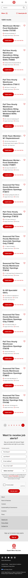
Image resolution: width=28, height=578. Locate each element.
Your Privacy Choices (7, 569)
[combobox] (14, 7)
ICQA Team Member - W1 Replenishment (12, 137)
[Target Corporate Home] (14, 2)
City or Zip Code (8, 466)
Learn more (8, 40)
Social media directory (6, 560)
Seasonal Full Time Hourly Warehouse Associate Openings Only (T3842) (12, 240)
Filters (3, 13)
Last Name (6, 456)
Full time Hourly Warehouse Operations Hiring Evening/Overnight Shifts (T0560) (11, 55)
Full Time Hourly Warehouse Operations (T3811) (11, 82)
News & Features (6, 500)
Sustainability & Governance (9, 507)
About (3, 497)
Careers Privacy (4, 564)
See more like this (18, 40)
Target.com (4, 519)
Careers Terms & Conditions (15, 564)
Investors (3, 511)
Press (3, 514)
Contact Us (4, 526)
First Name (6, 452)
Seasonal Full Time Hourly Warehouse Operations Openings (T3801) (12, 372)
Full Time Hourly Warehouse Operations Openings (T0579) (12, 345)
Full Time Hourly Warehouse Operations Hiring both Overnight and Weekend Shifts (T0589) (11, 110)
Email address (7, 461)
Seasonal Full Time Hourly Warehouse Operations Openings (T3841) (12, 188)
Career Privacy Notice (14, 476)
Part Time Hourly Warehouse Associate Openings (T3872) (12, 214)
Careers (3, 504)
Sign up (14, 537)
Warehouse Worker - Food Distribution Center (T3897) (12, 162)
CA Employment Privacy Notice (8, 566)
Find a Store (4, 523)
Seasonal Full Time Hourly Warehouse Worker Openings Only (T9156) (13, 399)
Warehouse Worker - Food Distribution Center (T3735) (12, 28)
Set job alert (14, 491)
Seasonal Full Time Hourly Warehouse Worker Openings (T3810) (11, 266)
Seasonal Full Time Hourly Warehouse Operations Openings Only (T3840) (12, 318)
